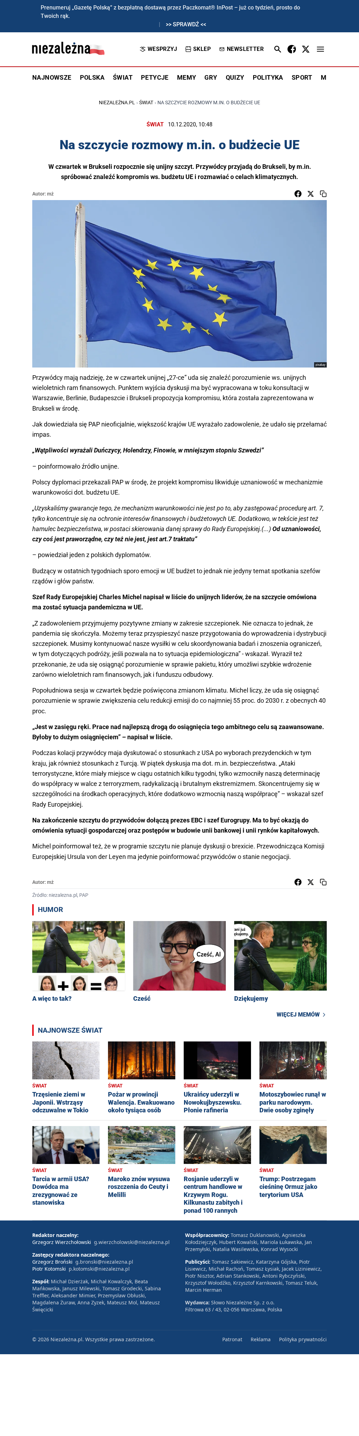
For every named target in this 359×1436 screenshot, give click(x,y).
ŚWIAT (123, 77)
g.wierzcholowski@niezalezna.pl (132, 1242)
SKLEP (202, 49)
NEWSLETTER (245, 49)
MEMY (186, 77)
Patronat (232, 1339)
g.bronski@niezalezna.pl (104, 1261)
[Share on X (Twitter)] (310, 193)
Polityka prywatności (303, 1339)
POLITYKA (268, 77)
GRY (210, 77)
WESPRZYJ (162, 49)
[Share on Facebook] (298, 193)
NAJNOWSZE (52, 77)
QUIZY (235, 77)
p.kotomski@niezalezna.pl (99, 1268)
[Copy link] (323, 193)
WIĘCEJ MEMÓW (298, 1014)
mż (50, 194)
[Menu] (320, 49)
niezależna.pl (117, 102)
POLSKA (92, 77)
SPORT (302, 77)
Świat (146, 102)
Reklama (261, 1339)
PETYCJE (155, 77)
